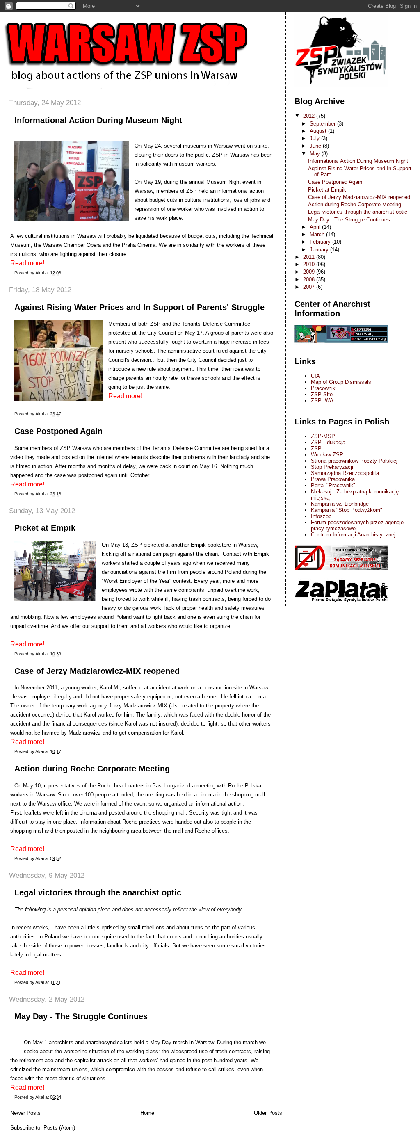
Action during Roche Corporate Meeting (92, 768)
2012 (309, 116)
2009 (309, 272)
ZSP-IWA (322, 400)
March (318, 234)
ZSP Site (322, 394)
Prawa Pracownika (333, 479)
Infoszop (321, 516)
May (316, 154)
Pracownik (323, 388)
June (316, 146)
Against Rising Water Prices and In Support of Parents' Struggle (139, 307)
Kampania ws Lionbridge (340, 504)
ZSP (316, 448)
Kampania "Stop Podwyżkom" (346, 510)
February (321, 242)
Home (147, 1113)
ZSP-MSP (323, 436)
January (320, 249)
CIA (315, 376)
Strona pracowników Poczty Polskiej (354, 461)
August (319, 131)
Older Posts (268, 1113)
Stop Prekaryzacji (332, 467)
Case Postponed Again (58, 431)
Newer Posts (25, 1113)
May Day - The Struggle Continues (81, 1016)
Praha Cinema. (140, 245)
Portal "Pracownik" (333, 485)
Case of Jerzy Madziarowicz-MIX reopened (97, 670)
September (323, 124)
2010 (309, 264)
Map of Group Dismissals (341, 382)
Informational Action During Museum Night (98, 120)
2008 (309, 279)
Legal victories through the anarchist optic (97, 892)
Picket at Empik (44, 527)
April (316, 227)
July (315, 138)
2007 (309, 287)
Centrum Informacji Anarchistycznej (353, 535)
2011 (309, 257)
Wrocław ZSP (327, 455)
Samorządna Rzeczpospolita (345, 473)
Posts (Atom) (59, 1128)
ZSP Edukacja (328, 442)
